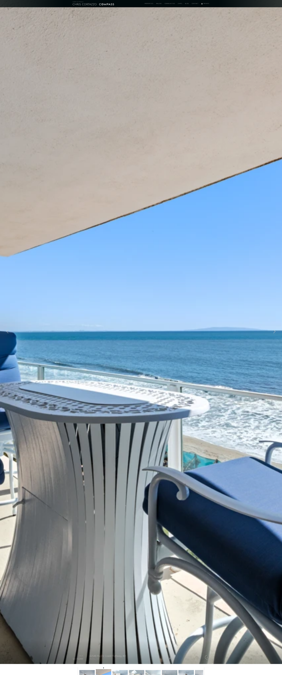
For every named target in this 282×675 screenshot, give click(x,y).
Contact (195, 3)
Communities (170, 3)
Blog (187, 3)
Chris (180, 3)
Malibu (159, 3)
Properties (149, 3)
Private (206, 3)
